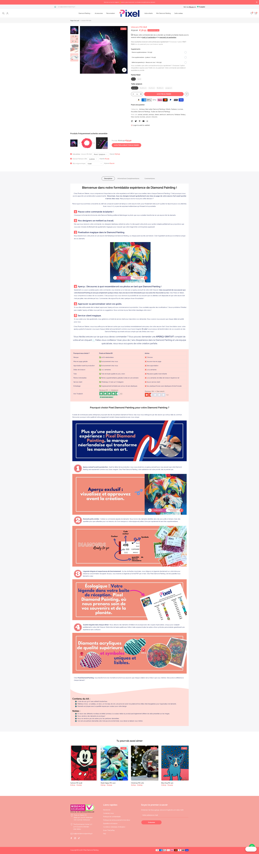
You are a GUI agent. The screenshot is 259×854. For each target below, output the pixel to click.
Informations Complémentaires (128, 178)
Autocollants (148, 13)
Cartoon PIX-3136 (76, 783)
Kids (132, 117)
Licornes (180, 109)
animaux (151, 114)
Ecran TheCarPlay (109, 830)
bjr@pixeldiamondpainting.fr (67, 6)
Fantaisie (174, 109)
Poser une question (137, 105)
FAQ (104, 834)
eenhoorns (170, 114)
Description (108, 178)
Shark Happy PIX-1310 (108, 783)
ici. (93, 340)
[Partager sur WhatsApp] (147, 121)
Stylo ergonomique (79, 163)
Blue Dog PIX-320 (167, 783)
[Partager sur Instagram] (75, 838)
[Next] (124, 50)
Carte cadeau (178, 13)
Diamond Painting (84, 13)
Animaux (142, 109)
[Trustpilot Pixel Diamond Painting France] (110, 394)
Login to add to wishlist (141, 125)
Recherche (106, 810)
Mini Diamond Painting (163, 13)
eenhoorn (163, 114)
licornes (142, 117)
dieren (157, 114)
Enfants (168, 109)
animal (140, 114)
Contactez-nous (108, 813)
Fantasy (183, 114)
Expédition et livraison (110, 823)
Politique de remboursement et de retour (116, 820)
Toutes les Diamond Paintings (160, 111)
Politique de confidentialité (111, 816)
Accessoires (99, 13)
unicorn (148, 117)
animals (145, 114)
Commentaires (149, 178)
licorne (137, 117)
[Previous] (83, 50)
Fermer (2, 2)
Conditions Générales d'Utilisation (114, 827)
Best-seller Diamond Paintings (155, 109)
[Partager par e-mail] (143, 121)
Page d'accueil (74, 20)
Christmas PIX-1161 (137, 783)
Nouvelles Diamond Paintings (140, 111)
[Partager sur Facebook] (132, 121)
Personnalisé (110, 13)
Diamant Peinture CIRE (80, 159)
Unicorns (154, 117)
